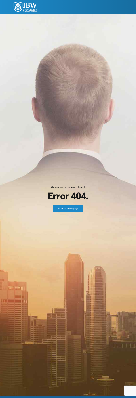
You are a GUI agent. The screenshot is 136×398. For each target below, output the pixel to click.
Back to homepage (68, 208)
